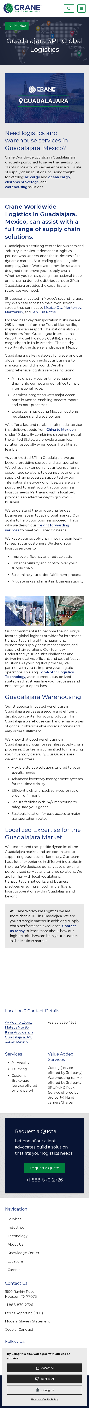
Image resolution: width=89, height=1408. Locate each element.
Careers (14, 1270)
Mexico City (53, 308)
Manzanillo (14, 312)
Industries (16, 1228)
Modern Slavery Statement (27, 1321)
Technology (18, 1236)
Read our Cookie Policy (44, 1399)
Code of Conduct (19, 1330)
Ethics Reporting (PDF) (24, 1313)
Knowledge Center (23, 1253)
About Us (15, 1244)
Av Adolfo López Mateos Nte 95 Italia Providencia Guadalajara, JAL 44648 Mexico (19, 1032)
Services (14, 1219)
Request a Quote (44, 1168)
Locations (15, 1261)
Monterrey (72, 308)
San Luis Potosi (44, 312)
